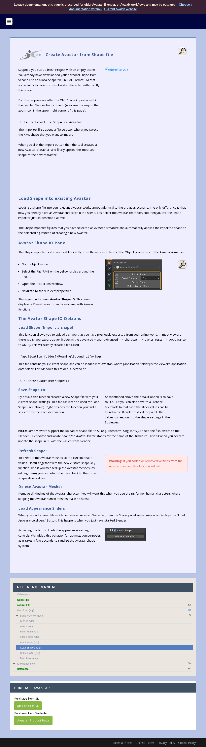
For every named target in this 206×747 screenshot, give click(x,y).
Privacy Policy (166, 743)
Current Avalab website (120, 9)
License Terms (144, 743)
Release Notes (122, 743)
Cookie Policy (187, 743)
